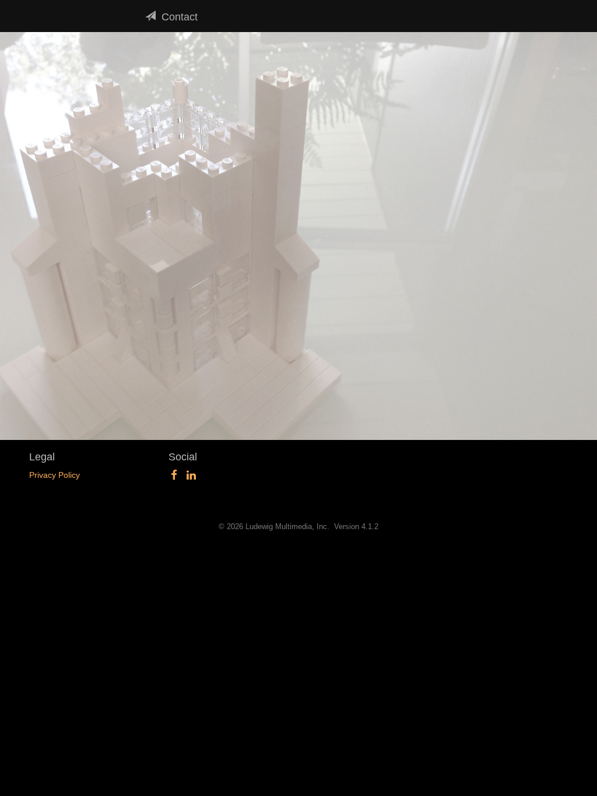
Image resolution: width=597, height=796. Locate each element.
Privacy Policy (54, 475)
